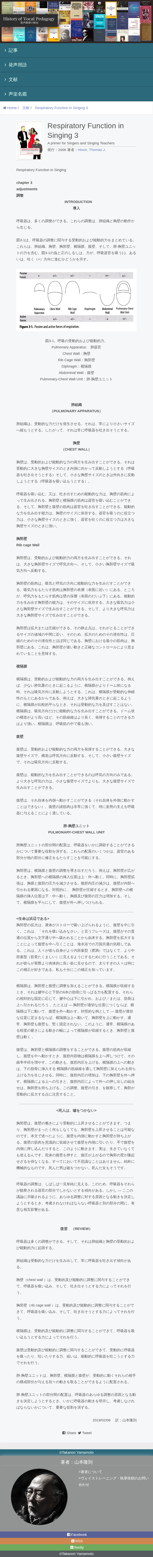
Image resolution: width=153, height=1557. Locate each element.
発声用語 (18, 64)
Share (72, 1433)
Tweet (87, 1433)
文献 (13, 79)
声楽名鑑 (18, 94)
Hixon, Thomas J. (92, 150)
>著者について (90, 1472)
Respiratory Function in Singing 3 (61, 108)
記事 (13, 50)
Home (12, 108)
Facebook (79, 1535)
